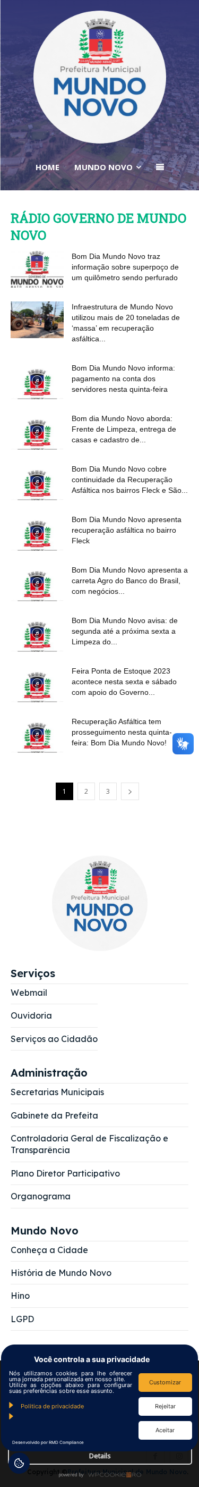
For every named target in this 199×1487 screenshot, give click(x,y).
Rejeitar (165, 1406)
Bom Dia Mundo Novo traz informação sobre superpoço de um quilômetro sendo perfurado (125, 267)
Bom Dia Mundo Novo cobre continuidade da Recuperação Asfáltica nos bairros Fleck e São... (130, 479)
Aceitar (165, 1430)
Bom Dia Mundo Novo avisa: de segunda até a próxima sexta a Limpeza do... (125, 631)
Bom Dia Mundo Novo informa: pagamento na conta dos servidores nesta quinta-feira (123, 378)
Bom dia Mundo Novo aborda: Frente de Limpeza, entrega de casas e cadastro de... (124, 429)
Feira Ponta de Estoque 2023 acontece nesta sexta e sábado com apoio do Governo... (124, 681)
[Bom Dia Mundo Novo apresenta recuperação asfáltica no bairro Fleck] (37, 532)
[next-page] (130, 791)
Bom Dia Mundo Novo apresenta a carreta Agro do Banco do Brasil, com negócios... (130, 580)
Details (100, 1455)
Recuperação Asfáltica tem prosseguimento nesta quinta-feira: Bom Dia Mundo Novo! (122, 732)
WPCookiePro (102, 1475)
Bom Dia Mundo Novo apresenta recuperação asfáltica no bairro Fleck (126, 530)
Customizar (165, 1382)
